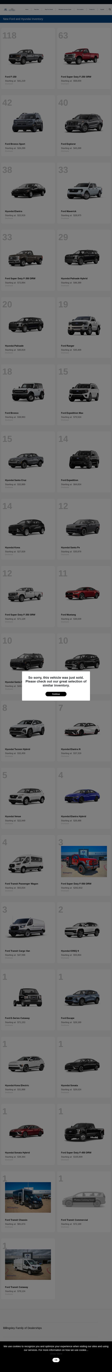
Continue (56, 694)
